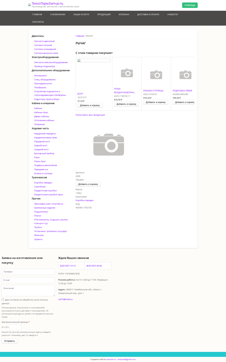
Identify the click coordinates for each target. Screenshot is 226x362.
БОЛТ (80, 93)
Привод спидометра (44, 66)
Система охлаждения (45, 49)
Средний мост (41, 149)
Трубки (38, 227)
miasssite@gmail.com (126, 359)
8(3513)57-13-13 (67, 265)
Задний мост (40, 145)
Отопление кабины (44, 120)
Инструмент (40, 75)
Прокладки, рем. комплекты (48, 203)
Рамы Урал (39, 161)
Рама (37, 157)
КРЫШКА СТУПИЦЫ (153, 90)
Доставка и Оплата (148, 14)
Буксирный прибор (44, 153)
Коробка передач (85, 200)
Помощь (190, 5)
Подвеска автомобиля (45, 165)
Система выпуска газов (46, 53)
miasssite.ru (110, 359)
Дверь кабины (41, 116)
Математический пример (16, 322)
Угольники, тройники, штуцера (50, 231)
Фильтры (39, 235)
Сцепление (39, 186)
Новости (172, 14)
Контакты (38, 21)
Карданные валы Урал (45, 137)
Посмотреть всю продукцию (90, 114)
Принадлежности (43, 83)
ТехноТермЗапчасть (47, 3)
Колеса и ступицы (43, 173)
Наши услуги (81, 14)
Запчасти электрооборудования (51, 62)
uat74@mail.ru (65, 299)
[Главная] (29, 4)
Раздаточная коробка (45, 190)
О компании (57, 14)
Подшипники (41, 211)
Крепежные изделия (44, 207)
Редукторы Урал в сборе (46, 99)
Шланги (38, 239)
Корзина (124, 14)
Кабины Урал (41, 112)
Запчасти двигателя (44, 41)
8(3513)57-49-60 (94, 265)
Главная (37, 14)
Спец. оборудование (44, 79)
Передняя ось (41, 169)
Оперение (39, 124)
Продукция (104, 14)
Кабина (38, 108)
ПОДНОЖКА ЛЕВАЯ (182, 90)
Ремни (37, 215)
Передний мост (42, 141)
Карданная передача (45, 133)
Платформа (40, 87)
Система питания (43, 45)
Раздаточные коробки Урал (48, 194)
